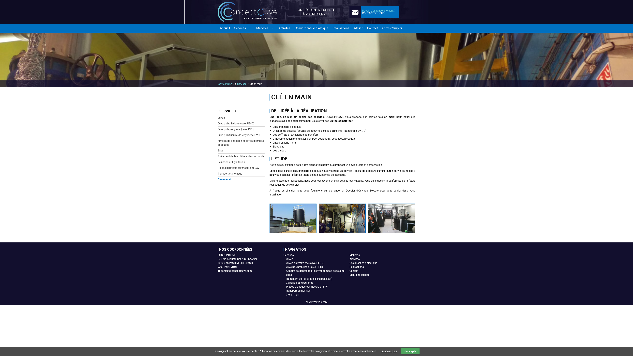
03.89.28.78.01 (228, 266)
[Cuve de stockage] (293, 218)
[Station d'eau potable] (342, 218)
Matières (354, 255)
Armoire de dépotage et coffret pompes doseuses (315, 270)
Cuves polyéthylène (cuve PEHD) (305, 263)
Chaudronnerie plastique (363, 263)
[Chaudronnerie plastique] (251, 12)
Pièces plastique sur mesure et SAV (307, 286)
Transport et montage (298, 290)
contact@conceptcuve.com (236, 270)
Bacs (289, 274)
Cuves (289, 259)
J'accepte (410, 351)
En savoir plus (389, 351)
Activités (354, 259)
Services (289, 255)
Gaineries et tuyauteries (299, 282)
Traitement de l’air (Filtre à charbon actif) (309, 278)
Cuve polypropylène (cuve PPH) (304, 266)
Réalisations (356, 266)
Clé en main (292, 294)
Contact (353, 270)
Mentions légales (359, 274)
